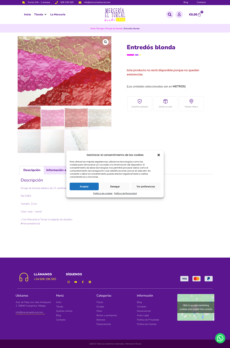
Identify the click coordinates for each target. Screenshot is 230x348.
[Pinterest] (90, 282)
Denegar (115, 186)
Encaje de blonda (114, 28)
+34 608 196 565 (45, 279)
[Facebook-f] (83, 282)
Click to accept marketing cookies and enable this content (195, 307)
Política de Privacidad (125, 193)
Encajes (100, 28)
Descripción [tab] (31, 170)
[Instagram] (68, 282)
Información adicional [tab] (62, 170)
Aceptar (84, 186)
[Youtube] (75, 282)
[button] (158, 155)
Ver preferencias (146, 186)
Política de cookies (102, 193)
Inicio (93, 28)
